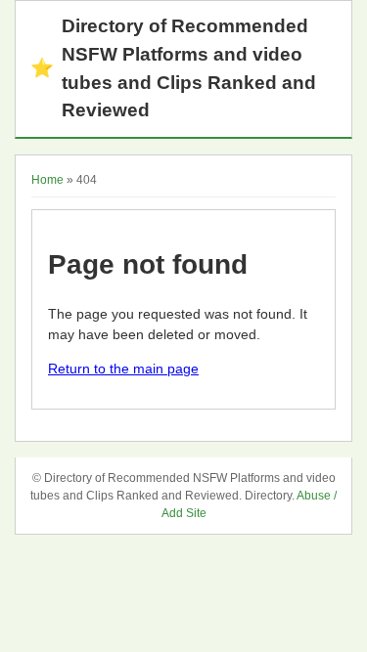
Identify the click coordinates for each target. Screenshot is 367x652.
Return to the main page (123, 368)
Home (47, 180)
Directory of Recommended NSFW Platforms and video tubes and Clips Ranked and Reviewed (173, 68)
